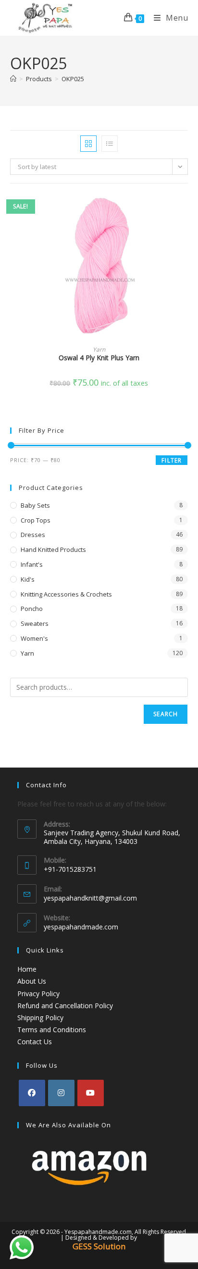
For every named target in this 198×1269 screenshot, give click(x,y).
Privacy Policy (38, 993)
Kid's (28, 579)
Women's (34, 638)
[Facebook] (32, 1093)
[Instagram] (61, 1093)
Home (27, 969)
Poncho (32, 608)
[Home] (13, 78)
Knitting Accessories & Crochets (66, 594)
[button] (185, 234)
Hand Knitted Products (53, 549)
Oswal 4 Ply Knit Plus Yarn (99, 357)
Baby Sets (35, 505)
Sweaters (35, 623)
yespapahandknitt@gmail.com (90, 898)
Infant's (32, 564)
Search (165, 714)
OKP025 (73, 78)
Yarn (99, 349)
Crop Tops (35, 520)
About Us (31, 981)
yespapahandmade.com (81, 926)
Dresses (33, 534)
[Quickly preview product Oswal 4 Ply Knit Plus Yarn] (185, 210)
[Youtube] (90, 1093)
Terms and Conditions (51, 1029)
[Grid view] (88, 143)
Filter (171, 460)
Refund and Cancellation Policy (65, 1005)
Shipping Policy (40, 1017)
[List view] (109, 143)
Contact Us (34, 1041)
